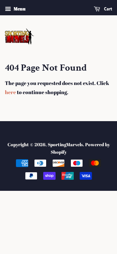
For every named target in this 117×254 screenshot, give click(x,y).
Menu (19, 9)
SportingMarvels (65, 145)
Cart (107, 9)
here (10, 92)
